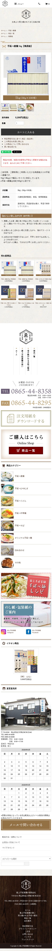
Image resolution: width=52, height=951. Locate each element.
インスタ (27, 937)
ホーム (3, 30)
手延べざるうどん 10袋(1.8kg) (43, 304)
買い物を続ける (10, 146)
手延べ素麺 (12, 30)
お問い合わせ (27, 934)
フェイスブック (27, 939)
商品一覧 (11, 33)
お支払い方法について (11, 842)
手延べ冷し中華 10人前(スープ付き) (9, 304)
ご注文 (27, 931)
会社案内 (27, 921)
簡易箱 (10, 36)
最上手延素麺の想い (28, 913)
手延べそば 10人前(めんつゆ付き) (26, 304)
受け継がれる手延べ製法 (27, 916)
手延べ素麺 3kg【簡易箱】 (26, 279)
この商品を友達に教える (14, 141)
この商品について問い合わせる (16, 144)
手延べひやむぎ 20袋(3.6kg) (43, 279)
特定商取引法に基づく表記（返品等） (19, 138)
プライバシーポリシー (27, 929)
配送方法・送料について (12, 837)
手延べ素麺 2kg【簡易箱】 (8, 279)
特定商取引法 (27, 926)
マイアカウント (8, 847)
